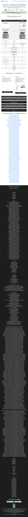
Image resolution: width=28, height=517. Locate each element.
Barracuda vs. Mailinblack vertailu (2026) (14, 151)
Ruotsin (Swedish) (14, 493)
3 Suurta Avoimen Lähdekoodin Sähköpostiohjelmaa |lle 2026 (14, 445)
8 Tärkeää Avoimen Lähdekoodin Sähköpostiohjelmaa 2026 (14, 399)
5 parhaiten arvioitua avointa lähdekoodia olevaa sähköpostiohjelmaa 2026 (14, 381)
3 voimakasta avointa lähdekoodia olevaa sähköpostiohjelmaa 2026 (14, 376)
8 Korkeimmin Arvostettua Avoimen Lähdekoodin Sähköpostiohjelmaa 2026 (14, 410)
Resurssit (14, 261)
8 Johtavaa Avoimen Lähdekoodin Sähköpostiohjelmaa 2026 (14, 412)
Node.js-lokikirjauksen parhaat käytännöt (14, 297)
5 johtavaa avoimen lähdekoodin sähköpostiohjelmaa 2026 (14, 337)
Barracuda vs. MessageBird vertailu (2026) (14, 155)
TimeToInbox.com (14, 269)
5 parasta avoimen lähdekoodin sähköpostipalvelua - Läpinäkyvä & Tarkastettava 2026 (14, 102)
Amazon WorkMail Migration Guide (14, 294)
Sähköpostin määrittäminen (14, 207)
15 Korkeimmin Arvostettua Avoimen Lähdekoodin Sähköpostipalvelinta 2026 (14, 409)
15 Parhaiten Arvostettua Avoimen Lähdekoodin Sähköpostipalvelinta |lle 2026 (14, 430)
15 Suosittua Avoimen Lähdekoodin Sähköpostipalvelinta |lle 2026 (14, 446)
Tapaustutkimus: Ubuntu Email (14, 301)
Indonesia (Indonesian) (14, 486)
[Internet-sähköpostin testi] (18, 501)
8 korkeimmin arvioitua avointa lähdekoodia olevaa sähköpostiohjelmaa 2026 (14, 385)
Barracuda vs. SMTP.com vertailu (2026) (14, 167)
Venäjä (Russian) (14, 492)
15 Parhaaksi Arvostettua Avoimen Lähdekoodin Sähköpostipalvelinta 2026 (14, 405)
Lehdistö (14, 474)
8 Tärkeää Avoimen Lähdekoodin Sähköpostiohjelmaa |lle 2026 (14, 424)
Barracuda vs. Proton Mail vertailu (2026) (14, 165)
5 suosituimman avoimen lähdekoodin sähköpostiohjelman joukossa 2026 (14, 334)
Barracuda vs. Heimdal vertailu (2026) (14, 140)
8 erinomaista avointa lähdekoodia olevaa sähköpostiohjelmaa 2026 (14, 365)
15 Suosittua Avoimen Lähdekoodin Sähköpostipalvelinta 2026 (14, 396)
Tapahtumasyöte (14, 467)
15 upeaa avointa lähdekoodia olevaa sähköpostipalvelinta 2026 (14, 368)
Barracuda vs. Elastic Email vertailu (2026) (14, 131)
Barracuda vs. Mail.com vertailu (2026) (14, 147)
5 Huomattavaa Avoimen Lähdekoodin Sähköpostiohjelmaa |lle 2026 (14, 442)
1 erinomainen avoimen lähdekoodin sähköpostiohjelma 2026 (14, 341)
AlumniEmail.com (14, 268)
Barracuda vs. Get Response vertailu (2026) (14, 136)
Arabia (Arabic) (14, 478)
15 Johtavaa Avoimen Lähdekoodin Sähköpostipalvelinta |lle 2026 (14, 436)
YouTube (14, 463)
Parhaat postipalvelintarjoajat (14, 296)
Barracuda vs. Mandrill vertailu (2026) (14, 154)
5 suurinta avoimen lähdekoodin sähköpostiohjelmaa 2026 (14, 346)
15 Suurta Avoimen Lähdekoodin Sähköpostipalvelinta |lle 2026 (14, 444)
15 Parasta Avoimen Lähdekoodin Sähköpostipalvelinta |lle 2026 (14, 427)
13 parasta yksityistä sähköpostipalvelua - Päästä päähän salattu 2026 (13, 99)
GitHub (14, 460)
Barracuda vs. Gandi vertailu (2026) (14, 135)
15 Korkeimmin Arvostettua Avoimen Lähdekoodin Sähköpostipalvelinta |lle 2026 (14, 434)
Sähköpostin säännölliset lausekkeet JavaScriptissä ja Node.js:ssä (14, 306)
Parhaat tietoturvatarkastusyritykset (14, 298)
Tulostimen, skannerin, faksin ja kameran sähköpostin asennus (14, 205)
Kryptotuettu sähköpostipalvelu (14, 310)
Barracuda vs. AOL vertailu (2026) (14, 115)
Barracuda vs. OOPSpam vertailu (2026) (14, 160)
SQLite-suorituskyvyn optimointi (14, 319)
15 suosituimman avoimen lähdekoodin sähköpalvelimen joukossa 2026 (14, 333)
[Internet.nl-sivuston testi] (6, 34)
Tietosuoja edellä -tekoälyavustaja (14, 299)
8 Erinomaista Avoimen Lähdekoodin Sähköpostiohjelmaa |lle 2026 (14, 438)
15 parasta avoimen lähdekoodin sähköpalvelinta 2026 (14, 329)
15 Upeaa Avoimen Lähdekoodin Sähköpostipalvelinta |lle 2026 (14, 443)
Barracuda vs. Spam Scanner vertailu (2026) (14, 171)
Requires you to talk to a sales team (6, 41)
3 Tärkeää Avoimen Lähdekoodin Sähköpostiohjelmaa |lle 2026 (14, 449)
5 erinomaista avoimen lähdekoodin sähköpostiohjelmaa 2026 (14, 339)
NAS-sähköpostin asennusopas (14, 204)
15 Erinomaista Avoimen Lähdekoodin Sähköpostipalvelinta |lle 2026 (14, 437)
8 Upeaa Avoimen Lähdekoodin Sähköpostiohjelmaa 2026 (14, 419)
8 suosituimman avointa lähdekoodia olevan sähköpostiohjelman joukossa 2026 (14, 358)
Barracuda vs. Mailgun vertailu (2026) (14, 150)
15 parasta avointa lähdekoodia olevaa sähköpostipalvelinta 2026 (14, 377)
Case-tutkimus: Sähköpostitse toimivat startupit (14, 321)
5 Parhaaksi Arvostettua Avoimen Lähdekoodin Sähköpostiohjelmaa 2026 (14, 406)
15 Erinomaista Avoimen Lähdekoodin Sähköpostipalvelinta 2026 (14, 389)
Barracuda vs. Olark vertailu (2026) (14, 161)
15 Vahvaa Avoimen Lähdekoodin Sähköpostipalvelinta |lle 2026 (14, 425)
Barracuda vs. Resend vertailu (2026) (14, 166)
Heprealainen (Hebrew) (14, 485)
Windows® (14, 194)
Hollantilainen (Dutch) (14, 481)
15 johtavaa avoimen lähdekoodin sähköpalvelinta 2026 (14, 336)
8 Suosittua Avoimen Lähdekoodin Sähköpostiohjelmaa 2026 (14, 422)
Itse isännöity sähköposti (14, 280)
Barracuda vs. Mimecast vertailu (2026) (14, 157)
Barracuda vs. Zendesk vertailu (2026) (14, 179)
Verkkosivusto (6, 32)
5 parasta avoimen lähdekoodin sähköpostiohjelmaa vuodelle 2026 (14, 355)
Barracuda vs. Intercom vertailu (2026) (14, 144)
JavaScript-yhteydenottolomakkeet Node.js (14, 312)
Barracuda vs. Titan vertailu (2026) (14, 174)
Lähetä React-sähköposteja (14, 320)
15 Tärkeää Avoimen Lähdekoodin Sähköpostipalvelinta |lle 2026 (14, 448)
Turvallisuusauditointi (14, 276)
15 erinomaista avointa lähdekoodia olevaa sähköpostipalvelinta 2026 (14, 363)
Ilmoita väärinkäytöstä (14, 473)
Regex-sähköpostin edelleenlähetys (14, 282)
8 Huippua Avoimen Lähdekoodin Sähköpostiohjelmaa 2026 (14, 404)
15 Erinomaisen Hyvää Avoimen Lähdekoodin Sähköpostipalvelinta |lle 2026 (14, 439)
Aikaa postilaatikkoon (14, 264)
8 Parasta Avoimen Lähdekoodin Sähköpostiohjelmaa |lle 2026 (14, 452)
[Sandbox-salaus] (16, 49)
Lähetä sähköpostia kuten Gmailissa (14, 203)
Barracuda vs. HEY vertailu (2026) (14, 139)
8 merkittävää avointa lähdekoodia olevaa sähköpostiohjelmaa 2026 (14, 367)
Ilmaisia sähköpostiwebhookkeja (14, 279)
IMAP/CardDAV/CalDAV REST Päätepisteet (14, 303)
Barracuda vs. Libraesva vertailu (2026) (14, 146)
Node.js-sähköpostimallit (14, 314)
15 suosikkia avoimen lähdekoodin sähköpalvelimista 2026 (14, 347)
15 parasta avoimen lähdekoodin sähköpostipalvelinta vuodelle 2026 (14, 354)
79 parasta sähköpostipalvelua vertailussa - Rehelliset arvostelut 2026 (13, 96)
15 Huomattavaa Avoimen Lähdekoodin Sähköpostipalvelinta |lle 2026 (14, 441)
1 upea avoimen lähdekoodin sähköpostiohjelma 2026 (14, 344)
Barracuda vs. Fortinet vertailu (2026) (14, 133)
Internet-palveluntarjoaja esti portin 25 (14, 259)
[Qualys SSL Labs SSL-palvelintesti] (6, 37)
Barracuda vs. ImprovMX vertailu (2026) (14, 143)
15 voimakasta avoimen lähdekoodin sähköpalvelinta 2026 (14, 350)
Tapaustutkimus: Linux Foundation (14, 302)
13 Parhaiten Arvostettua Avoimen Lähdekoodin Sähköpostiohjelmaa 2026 (14, 360)
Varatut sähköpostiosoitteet (14, 267)
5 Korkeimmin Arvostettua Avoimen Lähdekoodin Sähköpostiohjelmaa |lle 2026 (14, 435)
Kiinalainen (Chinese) (14, 479)
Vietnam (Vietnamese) (14, 496)
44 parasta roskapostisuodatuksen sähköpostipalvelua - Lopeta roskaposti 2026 (14, 110)
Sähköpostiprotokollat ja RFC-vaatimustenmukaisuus (14, 305)
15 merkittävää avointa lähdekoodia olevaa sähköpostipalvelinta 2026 (14, 366)
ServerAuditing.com (14, 270)
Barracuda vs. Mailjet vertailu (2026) (14, 152)
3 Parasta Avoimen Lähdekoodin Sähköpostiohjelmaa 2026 (14, 402)
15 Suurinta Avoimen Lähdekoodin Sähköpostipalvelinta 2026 (14, 394)
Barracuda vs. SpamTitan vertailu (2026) (14, 172)
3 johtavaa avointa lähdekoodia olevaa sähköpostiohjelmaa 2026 (14, 362)
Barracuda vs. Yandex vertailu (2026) (14, 178)
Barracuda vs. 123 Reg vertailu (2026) (14, 114)
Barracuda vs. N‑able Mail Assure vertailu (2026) (14, 159)
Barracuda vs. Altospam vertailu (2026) (14, 119)
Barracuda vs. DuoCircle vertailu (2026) (14, 129)
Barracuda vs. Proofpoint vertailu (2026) (14, 164)
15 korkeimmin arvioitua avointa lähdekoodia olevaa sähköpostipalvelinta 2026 (14, 384)
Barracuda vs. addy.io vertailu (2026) (14, 181)
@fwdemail (14, 461)
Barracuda (6, 23)
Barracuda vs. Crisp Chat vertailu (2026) (14, 126)
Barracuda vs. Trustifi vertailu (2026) (14, 175)
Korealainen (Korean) (14, 489)
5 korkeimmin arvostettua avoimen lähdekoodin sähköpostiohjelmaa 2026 (14, 335)
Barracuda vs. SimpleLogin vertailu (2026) (14, 170)
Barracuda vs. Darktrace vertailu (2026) (14, 127)
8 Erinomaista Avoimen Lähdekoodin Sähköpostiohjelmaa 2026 (14, 388)
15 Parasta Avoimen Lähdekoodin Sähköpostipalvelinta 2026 (14, 401)
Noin (14, 468)
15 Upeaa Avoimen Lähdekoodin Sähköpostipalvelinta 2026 (14, 418)
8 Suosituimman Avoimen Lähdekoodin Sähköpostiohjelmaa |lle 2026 (14, 433)
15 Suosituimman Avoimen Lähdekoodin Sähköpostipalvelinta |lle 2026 (14, 432)
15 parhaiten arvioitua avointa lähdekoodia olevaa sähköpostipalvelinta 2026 (14, 380)
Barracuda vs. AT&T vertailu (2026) (14, 116)
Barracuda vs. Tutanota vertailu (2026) (14, 176)
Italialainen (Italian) (14, 487)
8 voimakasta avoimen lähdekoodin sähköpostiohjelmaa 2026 (14, 351)
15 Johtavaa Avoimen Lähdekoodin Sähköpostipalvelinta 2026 (14, 411)
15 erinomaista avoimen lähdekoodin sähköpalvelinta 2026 (14, 338)
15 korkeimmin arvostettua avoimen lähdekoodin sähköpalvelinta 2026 (14, 331)
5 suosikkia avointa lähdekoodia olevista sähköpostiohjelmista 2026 (14, 372)
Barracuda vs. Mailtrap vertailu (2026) (14, 153)
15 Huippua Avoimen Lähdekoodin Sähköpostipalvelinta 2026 (14, 403)
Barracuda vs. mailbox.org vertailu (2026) (14, 182)
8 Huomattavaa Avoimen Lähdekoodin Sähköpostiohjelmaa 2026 (14, 392)
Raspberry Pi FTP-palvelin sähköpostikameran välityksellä (14, 206)
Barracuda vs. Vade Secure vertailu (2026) (14, 177)
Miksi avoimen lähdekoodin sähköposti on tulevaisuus (14, 324)
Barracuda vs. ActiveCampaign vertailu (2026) (14, 118)
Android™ (14, 195)
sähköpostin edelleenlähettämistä (10, 12)
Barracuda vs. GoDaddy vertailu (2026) (14, 138)
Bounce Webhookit (14, 281)
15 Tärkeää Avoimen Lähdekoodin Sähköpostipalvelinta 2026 (14, 398)
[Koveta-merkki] (14, 505)
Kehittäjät (14, 274)
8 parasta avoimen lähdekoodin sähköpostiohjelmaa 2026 (14, 328)
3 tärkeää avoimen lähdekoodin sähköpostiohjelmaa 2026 (14, 349)
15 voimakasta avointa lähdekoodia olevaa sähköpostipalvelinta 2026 (14, 375)
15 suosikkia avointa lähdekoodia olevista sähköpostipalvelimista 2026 (14, 371)
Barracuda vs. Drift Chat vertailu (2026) (14, 128)
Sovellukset (14, 192)
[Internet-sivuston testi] (10, 501)
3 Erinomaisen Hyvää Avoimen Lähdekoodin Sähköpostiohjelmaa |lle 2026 (14, 440)
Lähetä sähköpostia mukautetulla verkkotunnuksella (14, 202)
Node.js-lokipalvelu (14, 315)
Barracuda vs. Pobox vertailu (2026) (14, 162)
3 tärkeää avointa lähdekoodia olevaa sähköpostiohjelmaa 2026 (14, 374)
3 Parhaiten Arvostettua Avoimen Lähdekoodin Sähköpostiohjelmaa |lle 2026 (14, 431)
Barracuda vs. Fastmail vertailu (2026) (14, 132)
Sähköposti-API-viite (14, 278)
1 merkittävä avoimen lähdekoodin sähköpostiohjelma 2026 (14, 342)
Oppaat (14, 200)
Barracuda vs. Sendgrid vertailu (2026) (14, 169)
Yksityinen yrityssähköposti (14, 262)
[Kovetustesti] (5, 33)
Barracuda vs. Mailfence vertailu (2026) (14, 149)
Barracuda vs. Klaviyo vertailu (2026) (14, 145)
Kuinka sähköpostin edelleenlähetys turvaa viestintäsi (14, 322)
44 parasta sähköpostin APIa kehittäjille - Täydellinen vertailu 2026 (13, 107)
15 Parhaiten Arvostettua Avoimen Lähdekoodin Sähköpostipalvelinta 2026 (14, 359)
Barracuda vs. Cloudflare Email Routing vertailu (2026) (14, 125)
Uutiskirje (14, 459)
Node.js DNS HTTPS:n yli (14, 313)
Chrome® (14, 197)
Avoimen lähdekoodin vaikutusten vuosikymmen (14, 293)
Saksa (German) (14, 484)
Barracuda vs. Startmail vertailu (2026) (14, 173)
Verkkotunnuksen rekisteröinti (14, 265)
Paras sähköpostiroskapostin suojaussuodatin (14, 295)
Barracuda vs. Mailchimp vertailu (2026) (14, 148)
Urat (14, 475)
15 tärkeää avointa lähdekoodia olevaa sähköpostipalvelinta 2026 (14, 373)
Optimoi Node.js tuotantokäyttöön (14, 309)
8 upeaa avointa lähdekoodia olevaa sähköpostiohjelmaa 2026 (14, 369)
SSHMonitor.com (14, 271)
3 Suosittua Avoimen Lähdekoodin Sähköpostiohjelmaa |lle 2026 (14, 447)
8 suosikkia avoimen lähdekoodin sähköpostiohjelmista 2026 (14, 348)
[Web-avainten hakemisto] (14, 69)
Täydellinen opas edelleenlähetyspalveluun (14, 308)
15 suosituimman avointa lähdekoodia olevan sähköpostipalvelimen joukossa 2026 (14, 357)
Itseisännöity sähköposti (14, 311)
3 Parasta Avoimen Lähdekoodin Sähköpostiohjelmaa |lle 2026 (14, 428)
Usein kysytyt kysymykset (14, 188)
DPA (14, 472)
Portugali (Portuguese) (14, 491)
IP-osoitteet (14, 277)
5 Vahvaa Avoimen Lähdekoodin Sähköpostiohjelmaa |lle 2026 (14, 426)
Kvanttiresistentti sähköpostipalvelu (14, 317)
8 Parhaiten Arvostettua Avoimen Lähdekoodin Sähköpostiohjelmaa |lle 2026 (14, 456)
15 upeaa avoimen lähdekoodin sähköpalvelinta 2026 (14, 343)
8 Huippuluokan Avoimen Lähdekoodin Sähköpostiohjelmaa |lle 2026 (14, 454)
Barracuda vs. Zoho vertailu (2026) (14, 180)
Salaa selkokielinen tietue (14, 266)
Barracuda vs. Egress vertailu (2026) (14, 130)
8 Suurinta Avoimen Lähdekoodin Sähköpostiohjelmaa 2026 (14, 395)
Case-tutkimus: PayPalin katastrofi (14, 316)
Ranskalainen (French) (14, 483)
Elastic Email (22, 22)
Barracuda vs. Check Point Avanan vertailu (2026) (14, 123)
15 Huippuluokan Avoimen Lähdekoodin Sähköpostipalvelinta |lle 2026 (14, 453)
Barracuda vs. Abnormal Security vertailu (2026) (14, 117)
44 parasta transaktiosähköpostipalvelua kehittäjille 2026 (13, 104)
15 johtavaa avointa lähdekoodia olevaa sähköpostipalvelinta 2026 (14, 361)
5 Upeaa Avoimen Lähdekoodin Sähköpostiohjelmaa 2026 (14, 393)
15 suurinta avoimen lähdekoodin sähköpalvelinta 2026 (14, 345)
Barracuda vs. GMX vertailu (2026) (14, 134)
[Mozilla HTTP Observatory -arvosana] (6, 36)
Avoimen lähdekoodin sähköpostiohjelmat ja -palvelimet (14, 326)
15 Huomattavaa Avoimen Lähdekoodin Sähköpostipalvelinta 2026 (14, 391)
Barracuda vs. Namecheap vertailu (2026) (14, 158)
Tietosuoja (14, 469)
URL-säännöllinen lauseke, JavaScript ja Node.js (14, 323)
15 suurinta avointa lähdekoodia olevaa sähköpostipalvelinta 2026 (14, 370)
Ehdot (14, 470)
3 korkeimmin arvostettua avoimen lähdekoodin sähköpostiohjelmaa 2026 (14, 332)
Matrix (14, 462)
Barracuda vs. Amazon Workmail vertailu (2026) (14, 120)
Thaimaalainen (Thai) (14, 494)
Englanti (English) (14, 482)
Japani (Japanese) (14, 488)
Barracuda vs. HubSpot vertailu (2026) (14, 142)
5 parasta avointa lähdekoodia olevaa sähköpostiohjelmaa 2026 (14, 353)
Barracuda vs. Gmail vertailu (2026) (14, 137)
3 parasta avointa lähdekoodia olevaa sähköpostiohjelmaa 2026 (14, 379)
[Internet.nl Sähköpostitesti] (5, 35)
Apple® (14, 193)
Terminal (14, 198)
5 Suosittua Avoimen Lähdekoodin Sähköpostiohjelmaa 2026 (14, 397)
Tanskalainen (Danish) (14, 480)
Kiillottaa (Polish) (14, 490)
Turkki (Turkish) (14, 495)
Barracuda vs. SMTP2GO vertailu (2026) (14, 168)
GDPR (14, 471)
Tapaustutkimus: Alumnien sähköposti (14, 300)
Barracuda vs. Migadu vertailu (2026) (14, 156)
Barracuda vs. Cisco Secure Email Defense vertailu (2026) (14, 124)
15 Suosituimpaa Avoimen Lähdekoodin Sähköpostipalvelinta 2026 (14, 407)
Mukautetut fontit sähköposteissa (14, 304)
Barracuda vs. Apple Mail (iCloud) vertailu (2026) (14, 121)
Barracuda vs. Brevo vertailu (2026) (14, 122)
